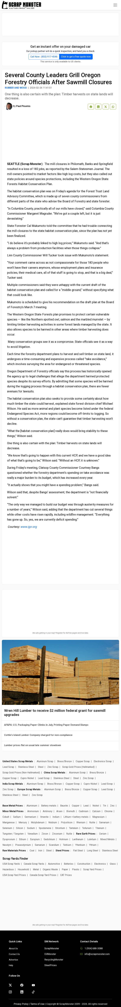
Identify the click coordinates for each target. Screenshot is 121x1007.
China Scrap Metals (54, 772)
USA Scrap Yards (11, 863)
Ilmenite (44, 816)
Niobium (52, 822)
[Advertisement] (60, 23)
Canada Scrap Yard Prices (43, 875)
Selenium (7, 828)
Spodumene (45, 828)
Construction (83, 863)
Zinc (112, 805)
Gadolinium (49, 839)
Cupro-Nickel (27, 778)
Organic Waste (50, 869)
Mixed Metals (107, 839)
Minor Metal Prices (13, 811)
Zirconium (57, 833)
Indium (56, 816)
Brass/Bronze (64, 761)
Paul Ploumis (23, 106)
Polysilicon (66, 822)
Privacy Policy (21, 1004)
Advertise (13, 959)
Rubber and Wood (16, 87)
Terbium (67, 845)
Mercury (23, 822)
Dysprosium (9, 839)
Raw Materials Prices (14, 850)
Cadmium (83, 811)
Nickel (96, 805)
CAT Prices (66, 875)
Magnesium (98, 816)
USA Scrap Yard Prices (14, 875)
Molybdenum (37, 822)
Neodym (7, 845)
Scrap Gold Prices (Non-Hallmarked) (21, 772)
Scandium (54, 845)
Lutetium (91, 839)
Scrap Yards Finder (15, 858)
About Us (13, 948)
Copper (75, 805)
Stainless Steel (26, 767)
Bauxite (64, 805)
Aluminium (32, 805)
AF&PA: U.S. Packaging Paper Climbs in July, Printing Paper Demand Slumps (46, 724)
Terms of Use (37, 1004)
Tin (104, 805)
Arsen (59, 811)
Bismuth (70, 811)
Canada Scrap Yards (34, 863)
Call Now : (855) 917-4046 (43, 56)
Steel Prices (62, 850)
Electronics (100, 863)
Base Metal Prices (13, 805)
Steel (40, 767)
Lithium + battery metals (75, 816)
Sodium (31, 828)
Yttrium (92, 845)
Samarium (104, 822)
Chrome (108, 811)
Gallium (17, 816)
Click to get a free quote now (76, 56)
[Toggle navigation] (115, 5)
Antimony (47, 811)
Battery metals (48, 805)
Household (23, 869)
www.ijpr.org (29, 527)
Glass (113, 863)
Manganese (9, 822)
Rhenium (80, 822)
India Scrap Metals (13, 783)
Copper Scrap (83, 761)
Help (11, 965)
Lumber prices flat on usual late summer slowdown (32, 745)
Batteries (68, 863)
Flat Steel (78, 850)
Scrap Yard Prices (92, 869)
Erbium (22, 839)
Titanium (99, 828)
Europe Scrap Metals (28, 789)
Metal (36, 869)
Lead (86, 805)
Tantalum (73, 828)
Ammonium (33, 811)
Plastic (75, 869)
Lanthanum (77, 839)
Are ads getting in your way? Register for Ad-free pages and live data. (60, 633)
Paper (65, 869)
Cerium (102, 833)
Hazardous (8, 869)
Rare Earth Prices (85, 833)
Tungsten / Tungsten (13, 833)
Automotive (54, 863)
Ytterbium (80, 845)
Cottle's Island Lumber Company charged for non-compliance (38, 735)
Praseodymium (23, 845)
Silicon (19, 828)
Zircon (45, 833)
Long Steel (92, 850)
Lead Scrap (8, 767)
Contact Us (14, 954)
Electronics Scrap (103, 761)
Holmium (63, 839)
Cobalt (6, 816)
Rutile (92, 822)
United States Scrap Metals (18, 761)
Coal (32, 850)
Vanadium (33, 833)
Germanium (30, 816)
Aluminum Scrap (45, 761)
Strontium (60, 828)
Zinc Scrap (52, 767)
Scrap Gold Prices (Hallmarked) (78, 767)
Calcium (96, 811)
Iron (40, 850)
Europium (35, 839)
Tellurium (86, 828)
